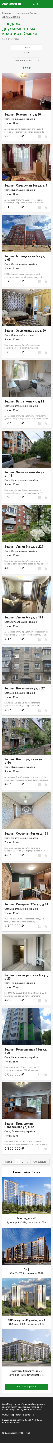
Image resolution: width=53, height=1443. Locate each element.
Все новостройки (26, 1386)
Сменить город (10, 38)
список (26, 47)
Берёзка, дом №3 (26, 1218)
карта (26, 52)
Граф (26, 1269)
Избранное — (37, 4)
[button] (26, 60)
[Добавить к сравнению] (39, 136)
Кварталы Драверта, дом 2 (26, 1371)
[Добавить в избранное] (46, 136)
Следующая (40, 1161)
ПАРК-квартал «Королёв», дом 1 (26, 1320)
